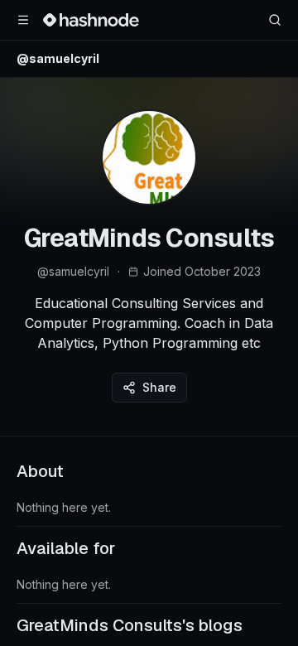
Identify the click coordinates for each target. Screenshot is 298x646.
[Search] (275, 20)
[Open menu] (23, 20)
